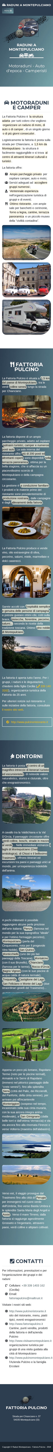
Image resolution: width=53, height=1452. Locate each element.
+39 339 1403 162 (33, 1285)
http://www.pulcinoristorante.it (29, 722)
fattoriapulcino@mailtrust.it (26, 1298)
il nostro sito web (12, 709)
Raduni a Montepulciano (28, 5)
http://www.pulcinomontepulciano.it (30, 1357)
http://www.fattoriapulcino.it (26, 1323)
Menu (7, 11)
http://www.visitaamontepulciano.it (30, 1340)
